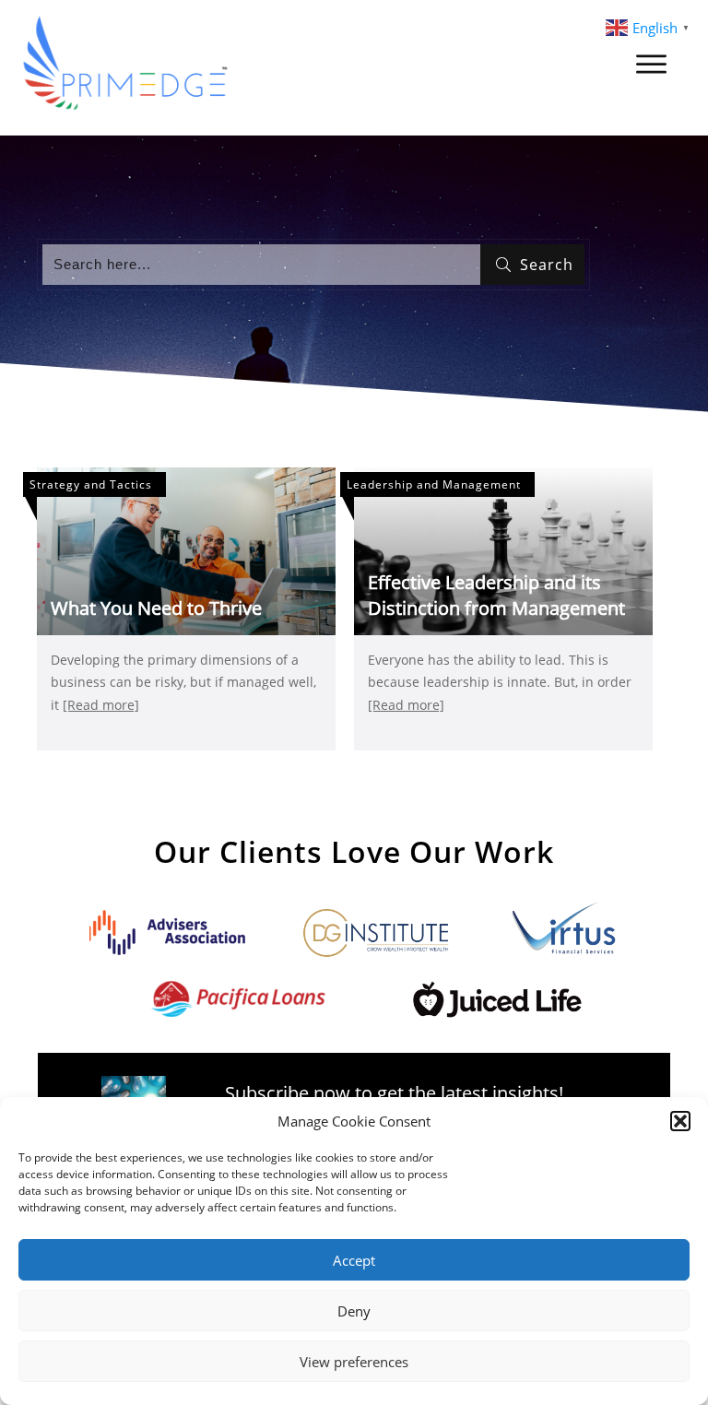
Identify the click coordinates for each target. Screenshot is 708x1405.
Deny (354, 1311)
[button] (680, 1121)
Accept (354, 1260)
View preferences (354, 1361)
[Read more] (101, 705)
